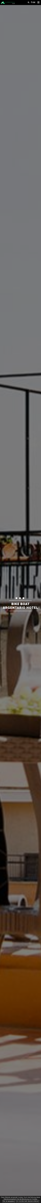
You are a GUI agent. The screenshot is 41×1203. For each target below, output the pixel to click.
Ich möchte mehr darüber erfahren (27, 1201)
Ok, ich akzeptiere (8, 1201)
